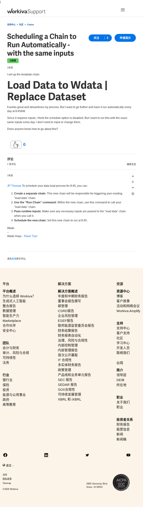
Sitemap (7, 483)
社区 (21, 24)
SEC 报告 (65, 380)
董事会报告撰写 (69, 301)
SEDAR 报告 (67, 385)
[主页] (26, 11)
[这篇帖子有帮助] (16, 145)
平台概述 (9, 291)
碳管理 (63, 306)
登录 (14, 258)
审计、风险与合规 (16, 353)
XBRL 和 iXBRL (69, 399)
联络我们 (123, 353)
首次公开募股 (68, 355)
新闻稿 (121, 439)
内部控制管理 (68, 345)
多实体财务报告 (69, 365)
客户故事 (123, 301)
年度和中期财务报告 (73, 296)
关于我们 (123, 402)
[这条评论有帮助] (133, 176)
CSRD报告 (66, 311)
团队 (6, 343)
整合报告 (9, 306)
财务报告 (123, 424)
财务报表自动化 (69, 335)
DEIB (120, 380)
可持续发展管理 (69, 394)
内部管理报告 (68, 350)
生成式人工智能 (14, 301)
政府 (6, 400)
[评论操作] (133, 194)
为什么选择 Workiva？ (19, 296)
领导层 (121, 375)
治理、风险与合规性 (73, 340)
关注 (96, 38)
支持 (119, 323)
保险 (6, 385)
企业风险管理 (68, 316)
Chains (30, 24)
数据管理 (9, 311)
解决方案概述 (68, 291)
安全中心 (9, 331)
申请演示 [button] (125, 38)
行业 (6, 375)
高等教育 (9, 404)
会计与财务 (11, 348)
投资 (6, 390)
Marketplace (12, 321)
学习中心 (123, 343)
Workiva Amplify (128, 311)
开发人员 (123, 348)
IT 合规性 (65, 360)
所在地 (121, 385)
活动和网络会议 (128, 306)
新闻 (119, 434)
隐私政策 (7, 479)
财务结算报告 (68, 331)
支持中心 (11, 24)
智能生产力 (11, 316)
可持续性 (9, 358)
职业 (119, 397)
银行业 (8, 380)
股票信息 (123, 429)
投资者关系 (124, 420)
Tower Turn (30, 236)
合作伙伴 (9, 325)
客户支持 (123, 333)
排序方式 (131, 164)
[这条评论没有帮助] (133, 188)
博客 (119, 296)
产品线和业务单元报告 (74, 375)
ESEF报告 (65, 321)
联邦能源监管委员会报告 (76, 325)
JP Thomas (14, 185)
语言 (9, 465)
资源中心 (123, 291)
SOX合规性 (66, 389)
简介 (119, 370)
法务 (6, 363)
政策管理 (64, 370)
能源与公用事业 (14, 395)
